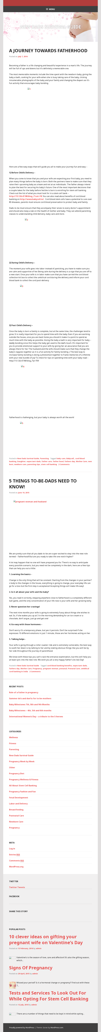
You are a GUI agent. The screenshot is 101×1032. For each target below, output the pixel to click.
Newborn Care (16, 821)
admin (38, 948)
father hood (58, 461)
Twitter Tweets (17, 887)
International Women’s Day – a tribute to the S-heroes (36, 716)
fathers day (70, 461)
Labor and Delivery (18, 803)
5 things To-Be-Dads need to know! (43, 484)
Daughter (21, 461)
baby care (61, 458)
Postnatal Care (16, 815)
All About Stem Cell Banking (23, 785)
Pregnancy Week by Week (21, 761)
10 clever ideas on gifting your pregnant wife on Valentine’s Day (46, 940)
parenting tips (33, 464)
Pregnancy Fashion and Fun (22, 791)
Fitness (12, 743)
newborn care (20, 464)
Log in (12, 848)
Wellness (13, 737)
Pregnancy (37, 668)
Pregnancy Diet (16, 773)
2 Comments (64, 464)
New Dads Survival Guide (28, 458)
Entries (14, 854)
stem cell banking (49, 464)
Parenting (44, 458)
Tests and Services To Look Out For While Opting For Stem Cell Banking (48, 996)
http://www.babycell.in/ (32, 199)
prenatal (63, 668)
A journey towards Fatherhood (48, 51)
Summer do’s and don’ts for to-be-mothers (30, 698)
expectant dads (34, 461)
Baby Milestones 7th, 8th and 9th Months (29, 704)
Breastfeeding (16, 809)
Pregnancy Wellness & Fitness (23, 779)
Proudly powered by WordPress (21, 1027)
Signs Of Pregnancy (30, 968)
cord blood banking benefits (59, 665)
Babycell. (70, 458)
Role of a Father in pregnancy (23, 692)
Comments (16, 860)
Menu (52, 9)
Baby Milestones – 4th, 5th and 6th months (30, 710)
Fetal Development (18, 797)
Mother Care (81, 461)
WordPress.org (16, 866)
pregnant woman (50, 668)
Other (12, 767)
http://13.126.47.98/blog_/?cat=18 (25, 196)
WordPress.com (56, 1027)
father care (47, 461)
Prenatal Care (74, 668)
